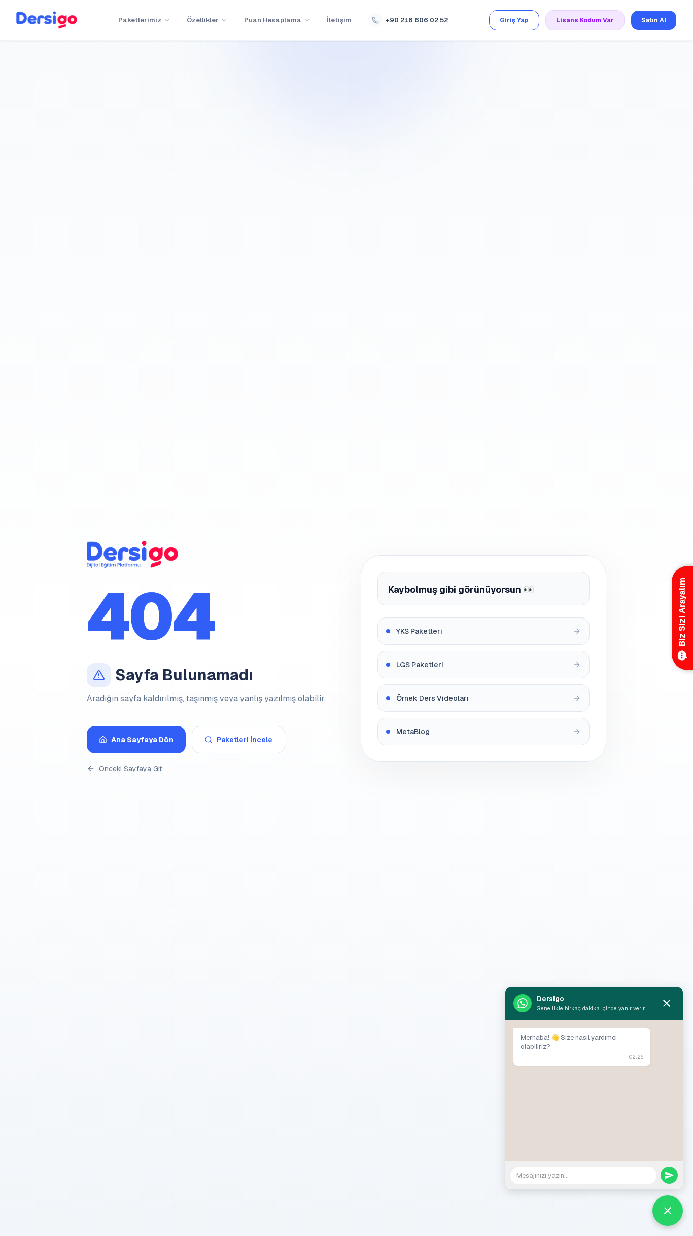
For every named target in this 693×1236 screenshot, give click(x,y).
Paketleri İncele (244, 739)
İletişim (339, 20)
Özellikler (203, 20)
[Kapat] (667, 1003)
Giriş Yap (514, 20)
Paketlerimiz (139, 20)
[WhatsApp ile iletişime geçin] (667, 1210)
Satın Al (653, 20)
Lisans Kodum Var (585, 20)
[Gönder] (669, 1175)
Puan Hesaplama (272, 20)
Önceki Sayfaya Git (130, 768)
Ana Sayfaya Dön (142, 739)
